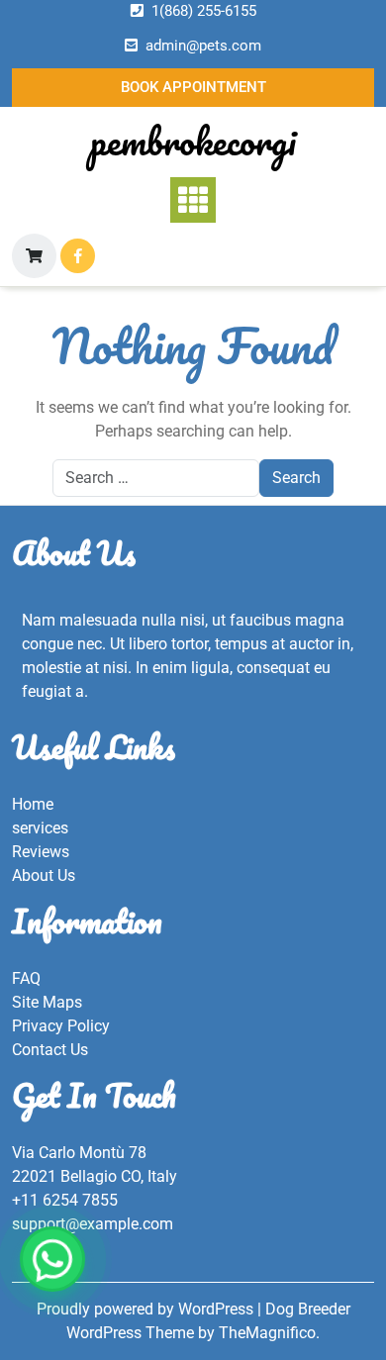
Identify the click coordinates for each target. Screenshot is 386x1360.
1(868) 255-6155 (203, 11)
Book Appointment (193, 87)
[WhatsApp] (52, 1259)
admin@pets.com (203, 45)
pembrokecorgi (193, 140)
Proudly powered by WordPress (147, 1309)
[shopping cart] (34, 255)
